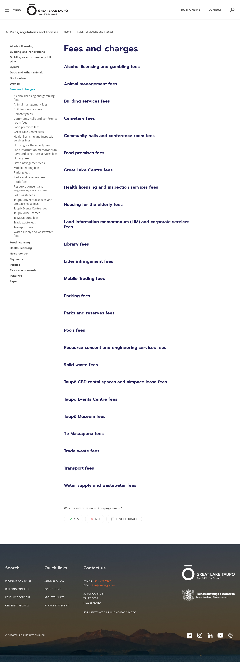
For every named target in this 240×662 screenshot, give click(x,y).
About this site (54, 597)
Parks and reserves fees (29, 177)
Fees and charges (22, 89)
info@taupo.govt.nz (103, 585)
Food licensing (20, 242)
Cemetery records (17, 605)
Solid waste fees (24, 195)
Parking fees (22, 172)
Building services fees (28, 109)
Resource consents (23, 270)
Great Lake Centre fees (29, 132)
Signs (13, 281)
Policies (15, 265)
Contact (215, 10)
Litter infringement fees (29, 163)
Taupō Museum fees (27, 213)
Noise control (19, 254)
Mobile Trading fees (27, 168)
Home (67, 31)
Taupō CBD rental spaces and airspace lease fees (33, 202)
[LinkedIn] (210, 635)
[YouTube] (220, 635)
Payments (16, 259)
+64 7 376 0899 (102, 580)
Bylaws (14, 67)
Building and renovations (27, 52)
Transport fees (23, 227)
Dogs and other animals (26, 72)
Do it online (190, 10)
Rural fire (16, 276)
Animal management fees (30, 104)
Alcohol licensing (22, 46)
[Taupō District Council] (208, 573)
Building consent (17, 589)
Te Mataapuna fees (26, 218)
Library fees (21, 158)
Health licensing (21, 248)
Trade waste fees (25, 222)
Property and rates (18, 580)
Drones (15, 84)
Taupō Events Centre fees (30, 208)
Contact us (94, 568)
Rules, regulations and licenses (34, 32)
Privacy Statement (56, 605)
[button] (13, 10)
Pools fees (20, 182)
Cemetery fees (23, 114)
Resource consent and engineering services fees (30, 188)
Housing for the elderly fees (32, 145)
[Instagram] (200, 635)
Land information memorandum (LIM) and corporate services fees (35, 152)
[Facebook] (189, 635)
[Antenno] (231, 635)
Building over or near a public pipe (31, 59)
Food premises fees (27, 127)
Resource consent (17, 597)
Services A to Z (54, 580)
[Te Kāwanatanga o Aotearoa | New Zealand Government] (208, 595)
